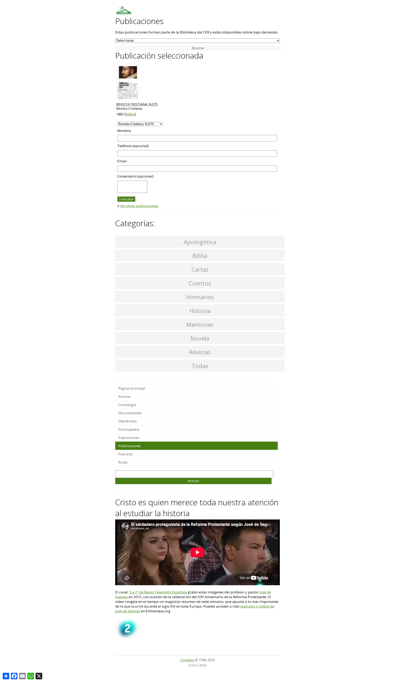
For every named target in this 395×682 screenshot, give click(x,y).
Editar (130, 114)
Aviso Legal (197, 664)
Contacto (187, 660)
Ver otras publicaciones (139, 205)
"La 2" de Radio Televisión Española (158, 592)
